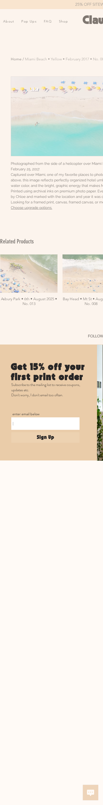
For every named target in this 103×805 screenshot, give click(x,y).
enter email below (26, 414)
